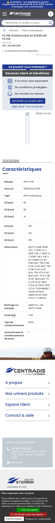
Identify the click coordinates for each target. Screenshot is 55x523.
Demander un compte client (27, 100)
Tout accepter (29, 510)
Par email (16, 462)
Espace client (17, 404)
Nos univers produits (24, 393)
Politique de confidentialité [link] (38, 519)
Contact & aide (19, 415)
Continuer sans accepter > (29, 514)
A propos (13, 382)
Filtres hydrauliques (32, 30)
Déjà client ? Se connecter (27, 106)
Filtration (13, 30)
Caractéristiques (10, 160)
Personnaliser (14, 519)
